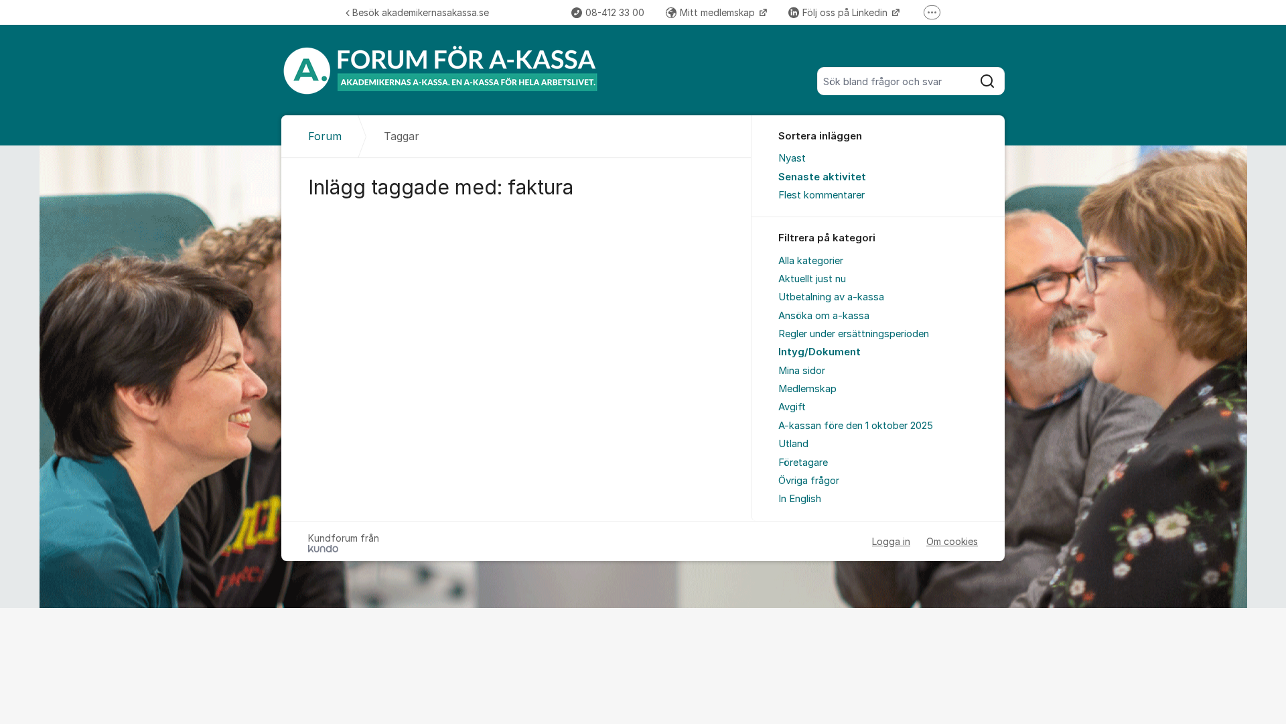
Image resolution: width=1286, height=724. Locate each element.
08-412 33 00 (614, 12)
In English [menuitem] (799, 499)
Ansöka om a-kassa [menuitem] (823, 316)
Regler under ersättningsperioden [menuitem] (853, 334)
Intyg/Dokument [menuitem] (819, 352)
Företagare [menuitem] (803, 463)
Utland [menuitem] (793, 444)
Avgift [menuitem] (792, 407)
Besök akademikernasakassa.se (420, 12)
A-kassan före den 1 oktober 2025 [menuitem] (855, 426)
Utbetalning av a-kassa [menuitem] (831, 297)
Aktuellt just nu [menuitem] (812, 279)
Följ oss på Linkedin (846, 12)
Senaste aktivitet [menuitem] (822, 177)
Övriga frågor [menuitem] (808, 481)
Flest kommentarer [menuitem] (821, 195)
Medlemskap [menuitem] (807, 389)
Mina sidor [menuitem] (801, 371)
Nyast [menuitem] (792, 158)
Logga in (891, 541)
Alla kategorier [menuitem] (810, 261)
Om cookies (952, 541)
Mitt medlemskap (719, 12)
